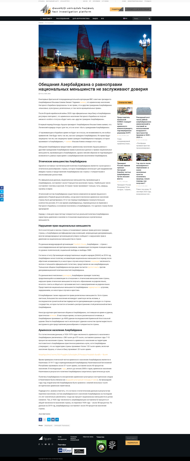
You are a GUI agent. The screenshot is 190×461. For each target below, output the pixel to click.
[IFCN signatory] (101, 446)
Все (102, 18)
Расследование (62, 18)
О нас (59, 437)
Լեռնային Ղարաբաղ (62, 425)
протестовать (93, 267)
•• (95, 1)
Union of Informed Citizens (55, 459)
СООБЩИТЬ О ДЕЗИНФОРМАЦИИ (138, 9)
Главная (41, 22)
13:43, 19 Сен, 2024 (142, 186)
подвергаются (94, 287)
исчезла (53, 315)
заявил (83, 102)
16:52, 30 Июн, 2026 (123, 135)
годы (64, 369)
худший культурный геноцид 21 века (82, 380)
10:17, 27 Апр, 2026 (142, 140)
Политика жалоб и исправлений (74, 438)
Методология (62, 439)
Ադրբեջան (48, 425)
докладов (67, 275)
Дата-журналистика (81, 18)
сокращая (95, 261)
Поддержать (117, 9)
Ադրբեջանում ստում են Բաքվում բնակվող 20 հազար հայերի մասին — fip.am (73, 354)
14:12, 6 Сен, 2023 (45, 93)
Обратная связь (88, 437)
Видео (95, 18)
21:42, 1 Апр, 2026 (123, 181)
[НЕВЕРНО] (130, 113)
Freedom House (79, 244)
